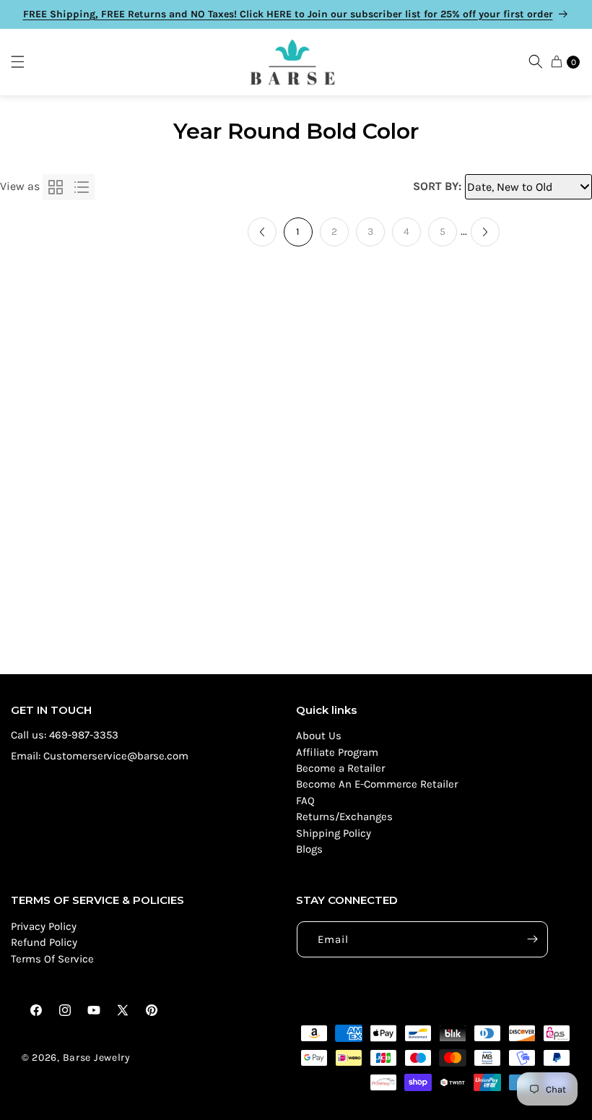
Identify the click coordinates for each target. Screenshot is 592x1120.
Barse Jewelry (97, 1057)
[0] (557, 61)
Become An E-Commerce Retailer (377, 784)
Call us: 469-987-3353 (64, 734)
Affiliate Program (337, 752)
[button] (24, 62)
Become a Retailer (340, 768)
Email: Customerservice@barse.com (99, 755)
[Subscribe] (532, 939)
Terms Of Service (52, 958)
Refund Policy (44, 942)
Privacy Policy (44, 926)
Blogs (309, 849)
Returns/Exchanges (344, 816)
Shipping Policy (333, 833)
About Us (318, 735)
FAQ (305, 800)
